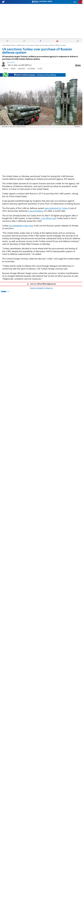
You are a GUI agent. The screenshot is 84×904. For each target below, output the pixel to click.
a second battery (35, 211)
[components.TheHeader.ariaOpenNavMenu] (13, 2)
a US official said (48, 218)
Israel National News (9, 45)
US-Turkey (31, 68)
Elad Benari (11, 62)
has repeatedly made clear (21, 225)
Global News (21, 45)
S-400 (40, 68)
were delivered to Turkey (56, 208)
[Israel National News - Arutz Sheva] (42, 2)
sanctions (21, 68)
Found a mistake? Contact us (41, 288)
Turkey (13, 68)
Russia (6, 68)
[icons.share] (80, 1)
